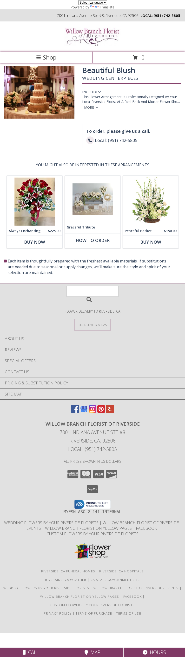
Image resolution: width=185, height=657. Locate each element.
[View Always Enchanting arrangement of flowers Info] (34, 201)
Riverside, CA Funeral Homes (68, 571)
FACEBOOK (147, 528)
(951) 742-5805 (167, 15)
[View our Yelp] (110, 411)
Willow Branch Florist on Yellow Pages (89, 528)
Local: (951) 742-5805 (92, 449)
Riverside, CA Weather (65, 579)
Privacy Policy (58, 613)
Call (32, 652)
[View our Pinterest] (101, 411)
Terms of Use (128, 613)
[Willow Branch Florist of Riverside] (92, 44)
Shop (49, 57)
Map (94, 652)
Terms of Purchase (94, 613)
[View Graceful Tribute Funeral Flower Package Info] (92, 199)
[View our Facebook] (75, 411)
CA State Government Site (115, 579)
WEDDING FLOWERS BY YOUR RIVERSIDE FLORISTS (51, 522)
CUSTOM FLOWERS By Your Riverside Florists (92, 533)
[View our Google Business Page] (84, 411)
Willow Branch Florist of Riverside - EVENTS (136, 588)
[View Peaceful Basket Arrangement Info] (150, 201)
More (89, 107)
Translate (107, 7)
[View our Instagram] (92, 411)
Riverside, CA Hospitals (121, 571)
